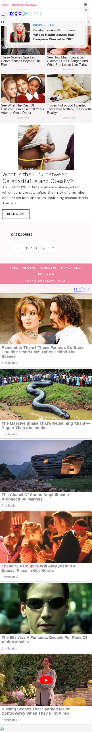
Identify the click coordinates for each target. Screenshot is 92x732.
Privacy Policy (71, 267)
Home (14, 267)
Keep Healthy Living (19, 4)
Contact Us (48, 267)
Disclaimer (46, 274)
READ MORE (16, 214)
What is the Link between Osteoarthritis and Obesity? (37, 177)
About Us (29, 267)
